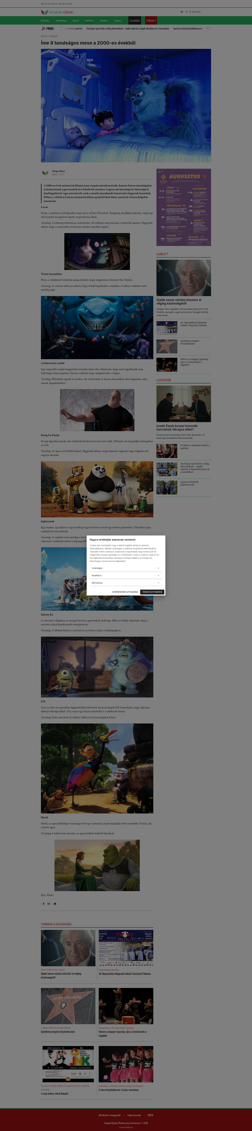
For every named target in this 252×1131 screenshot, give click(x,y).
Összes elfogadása (152, 592)
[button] (126, 568)
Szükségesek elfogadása (125, 592)
